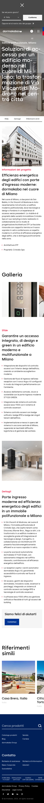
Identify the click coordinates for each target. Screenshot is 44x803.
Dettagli (17, 119)
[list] (22, 300)
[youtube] (12, 794)
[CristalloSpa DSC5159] (19, 299)
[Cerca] (39, 725)
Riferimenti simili (32, 119)
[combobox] (11, 17)
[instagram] (22, 794)
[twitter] (8, 794)
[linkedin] (17, 794)
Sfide (7, 119)
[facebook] (3, 794)
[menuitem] (12, 31)
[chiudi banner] (22, 5)
